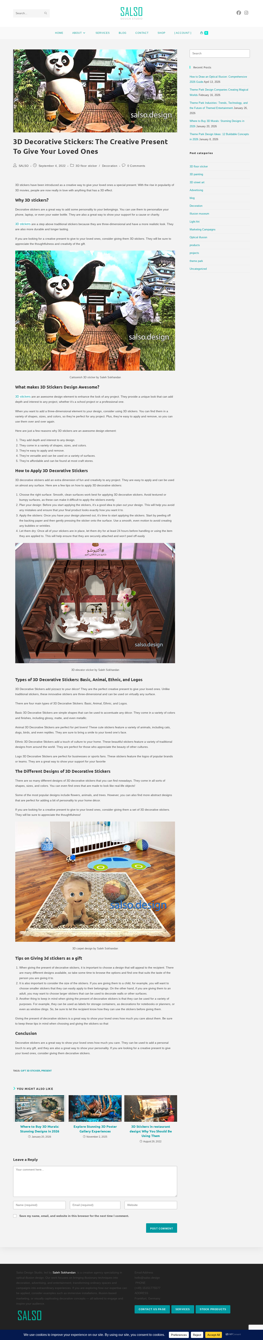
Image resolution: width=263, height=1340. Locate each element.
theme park (196, 261)
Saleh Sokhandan (64, 1272)
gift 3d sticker (30, 1070)
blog (192, 198)
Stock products (213, 1309)
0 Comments (136, 165)
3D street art (197, 182)
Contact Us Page (152, 1309)
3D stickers (23, 224)
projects (194, 252)
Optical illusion (198, 237)
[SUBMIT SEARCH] (46, 13)
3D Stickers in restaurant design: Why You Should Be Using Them (151, 1131)
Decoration (110, 165)
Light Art (195, 221)
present (46, 1070)
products (195, 245)
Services (182, 1309)
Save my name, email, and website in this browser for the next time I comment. (74, 1215)
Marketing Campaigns (203, 229)
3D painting (196, 174)
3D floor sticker (86, 165)
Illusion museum (199, 213)
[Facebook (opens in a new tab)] (239, 13)
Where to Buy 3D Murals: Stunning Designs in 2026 (39, 1128)
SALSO (24, 165)
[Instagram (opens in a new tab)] (246, 13)
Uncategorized (198, 268)
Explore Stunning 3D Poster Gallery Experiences (95, 1128)
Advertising (196, 190)
